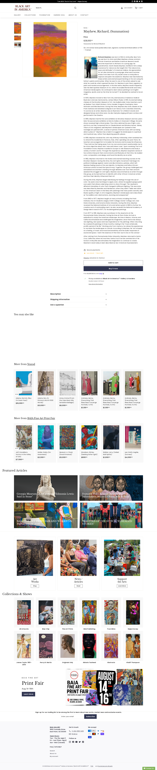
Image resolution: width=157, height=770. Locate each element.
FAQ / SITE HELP (56, 747)
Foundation (44, 15)
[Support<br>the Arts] (122, 558)
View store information (96, 284)
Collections (30, 15)
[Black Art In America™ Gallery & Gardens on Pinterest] (83, 742)
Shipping (86, 258)
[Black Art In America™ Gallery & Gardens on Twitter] (80, 742)
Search (52, 751)
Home (85, 28)
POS (92, 766)
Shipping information (60, 299)
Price (86, 37)
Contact (84, 15)
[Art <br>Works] (35, 558)
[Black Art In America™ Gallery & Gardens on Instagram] (70, 742)
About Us (73, 15)
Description (55, 294)
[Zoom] (50, 49)
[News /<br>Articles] (78, 558)
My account (54, 756)
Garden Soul (59, 15)
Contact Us (149, 768)
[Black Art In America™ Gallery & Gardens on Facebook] (73, 742)
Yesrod (31, 364)
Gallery (17, 15)
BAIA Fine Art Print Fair (41, 418)
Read (78, 586)
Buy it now (113, 268)
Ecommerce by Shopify (105, 766)
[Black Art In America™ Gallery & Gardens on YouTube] (76, 742)
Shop (35, 586)
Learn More (122, 586)
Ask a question (57, 305)
